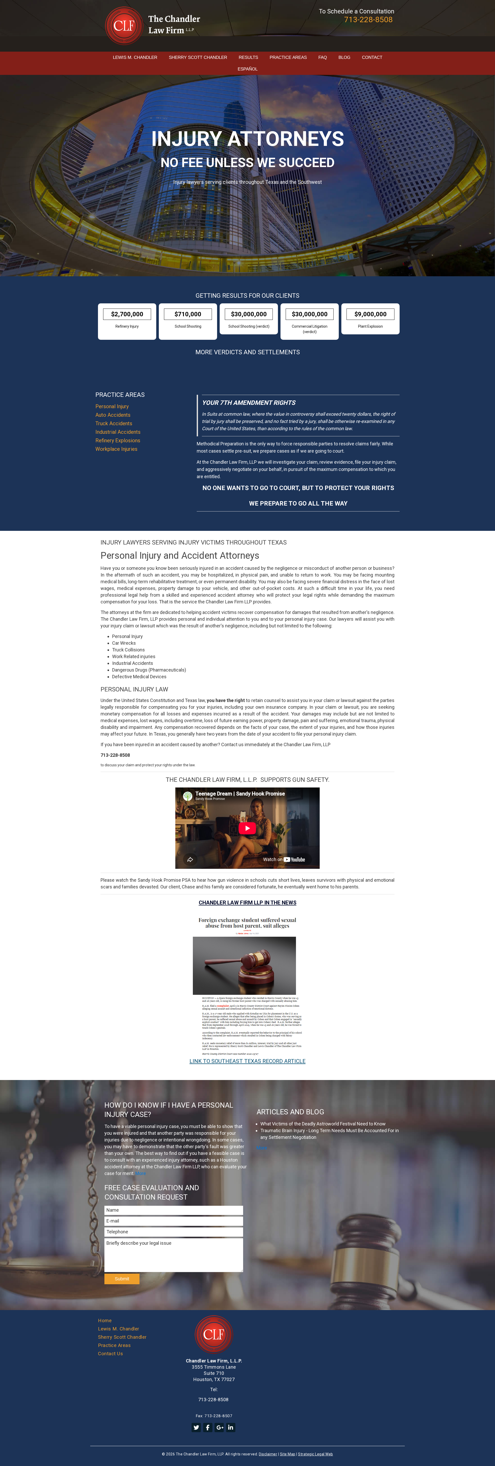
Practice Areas (288, 57)
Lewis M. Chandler (135, 57)
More (140, 1173)
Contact (372, 57)
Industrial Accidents (118, 432)
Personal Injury (112, 406)
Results (248, 57)
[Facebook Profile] (207, 1427)
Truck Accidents (113, 423)
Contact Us (110, 1354)
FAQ (322, 57)
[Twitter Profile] (196, 1427)
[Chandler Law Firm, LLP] (153, 25)
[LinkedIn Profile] (230, 1427)
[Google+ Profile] (219, 1427)
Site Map (287, 1454)
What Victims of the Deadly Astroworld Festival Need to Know (323, 1123)
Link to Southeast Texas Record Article (247, 1061)
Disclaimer (268, 1454)
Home (105, 1320)
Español (248, 69)
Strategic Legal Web (315, 1454)
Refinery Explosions (117, 440)
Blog (344, 57)
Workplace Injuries (116, 449)
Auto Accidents (112, 415)
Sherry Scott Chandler (198, 57)
